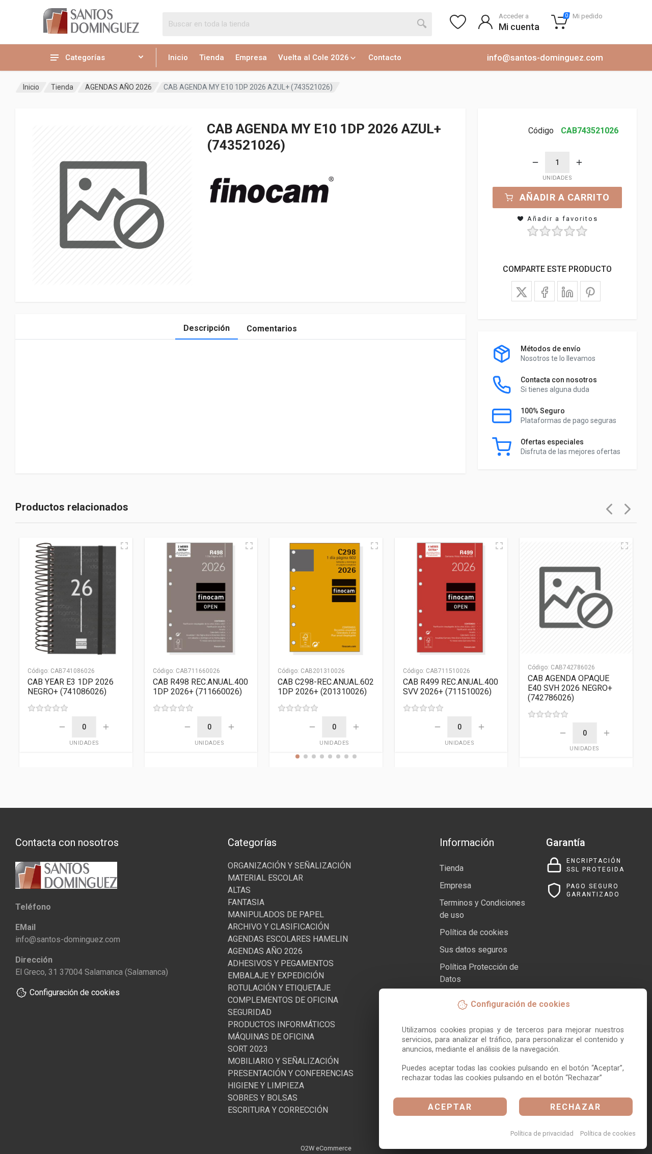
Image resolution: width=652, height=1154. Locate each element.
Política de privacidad (542, 1133)
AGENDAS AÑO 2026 (118, 87)
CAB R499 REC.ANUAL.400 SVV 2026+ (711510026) (450, 686)
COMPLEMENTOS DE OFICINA (283, 1000)
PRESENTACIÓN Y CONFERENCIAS (291, 1073)
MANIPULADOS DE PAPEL (276, 914)
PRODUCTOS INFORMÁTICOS (281, 1024)
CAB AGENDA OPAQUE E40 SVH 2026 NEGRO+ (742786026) (570, 687)
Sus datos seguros (473, 949)
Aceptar (450, 1107)
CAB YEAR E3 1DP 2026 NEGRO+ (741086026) (71, 686)
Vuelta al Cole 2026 (313, 57)
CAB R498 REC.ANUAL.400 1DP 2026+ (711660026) (200, 686)
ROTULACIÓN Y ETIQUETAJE (279, 988)
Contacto (384, 57)
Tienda (211, 57)
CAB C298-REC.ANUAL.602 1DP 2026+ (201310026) (326, 686)
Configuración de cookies (75, 992)
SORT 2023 (248, 1049)
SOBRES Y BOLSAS (262, 1098)
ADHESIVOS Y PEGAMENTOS (281, 963)
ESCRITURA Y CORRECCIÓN (278, 1110)
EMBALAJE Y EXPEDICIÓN (276, 975)
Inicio (178, 57)
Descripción (206, 328)
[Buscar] (422, 24)
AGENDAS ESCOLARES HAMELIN (288, 939)
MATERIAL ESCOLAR (265, 878)
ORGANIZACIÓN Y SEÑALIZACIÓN (289, 865)
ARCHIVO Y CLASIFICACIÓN (278, 927)
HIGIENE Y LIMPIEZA (266, 1085)
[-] (535, 162)
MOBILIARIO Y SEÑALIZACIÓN (283, 1061)
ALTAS (239, 890)
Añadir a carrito (565, 197)
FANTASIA (246, 902)
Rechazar (575, 1107)
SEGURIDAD (249, 1012)
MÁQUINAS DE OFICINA (271, 1037)
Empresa (251, 57)
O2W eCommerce (326, 1148)
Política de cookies (608, 1133)
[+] (579, 162)
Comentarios (272, 328)
